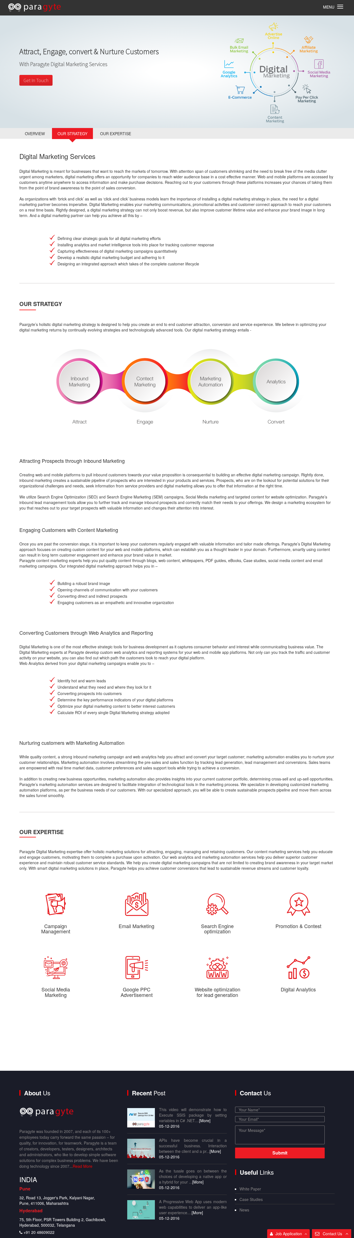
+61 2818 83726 (43, 1210)
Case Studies (251, 1199)
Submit (279, 1153)
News (244, 1210)
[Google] (56, 1226)
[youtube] (83, 1226)
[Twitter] (43, 1226)
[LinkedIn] (70, 1226)
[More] (204, 1120)
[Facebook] (30, 1226)
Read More (82, 1166)
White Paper (250, 1189)
